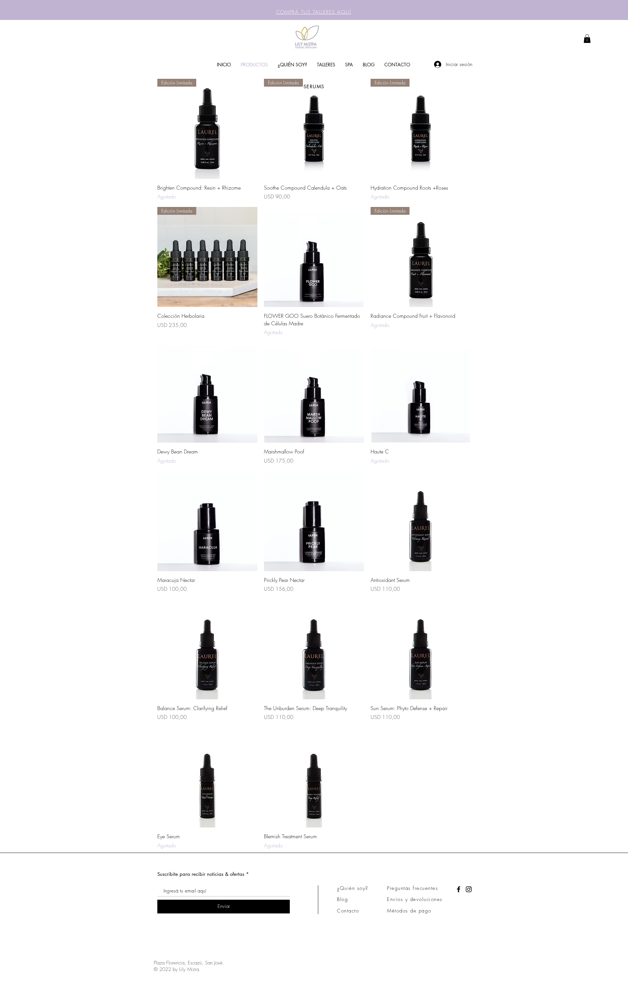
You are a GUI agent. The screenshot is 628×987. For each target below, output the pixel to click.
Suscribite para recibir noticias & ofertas (200, 874)
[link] (587, 38)
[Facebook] (458, 889)
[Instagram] (469, 889)
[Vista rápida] (314, 257)
